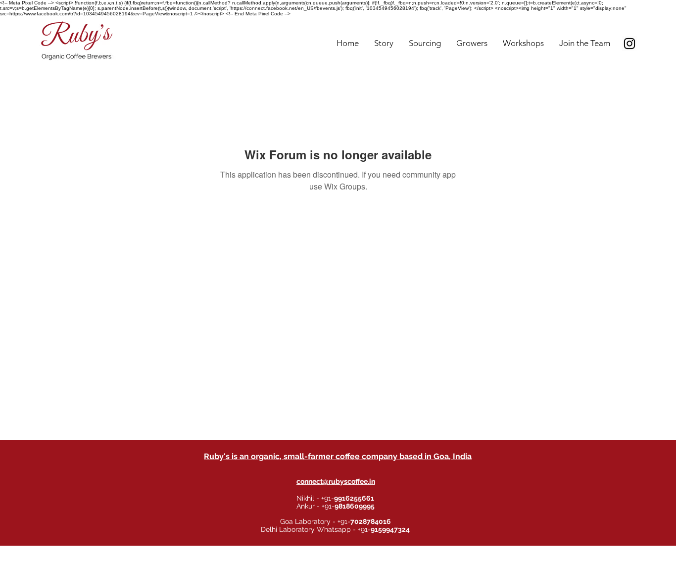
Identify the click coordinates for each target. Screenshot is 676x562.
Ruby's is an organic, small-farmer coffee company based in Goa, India (338, 456)
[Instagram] (629, 43)
